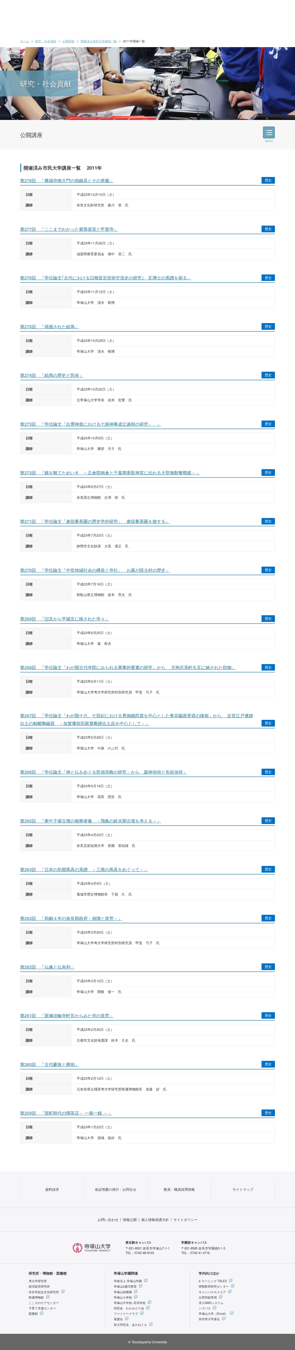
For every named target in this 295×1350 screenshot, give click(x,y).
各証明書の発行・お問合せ (115, 1189)
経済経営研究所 (39, 1286)
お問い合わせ (108, 1219)
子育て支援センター (42, 1308)
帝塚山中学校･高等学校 (130, 1303)
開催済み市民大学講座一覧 (99, 41)
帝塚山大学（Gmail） (213, 1313)
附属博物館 (36, 1297)
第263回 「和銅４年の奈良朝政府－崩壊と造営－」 (71, 918)
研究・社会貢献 (45, 41)
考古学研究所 (38, 1281)
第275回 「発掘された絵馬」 (49, 326)
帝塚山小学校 (123, 1297)
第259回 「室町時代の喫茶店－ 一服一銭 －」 (66, 1113)
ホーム (24, 41)
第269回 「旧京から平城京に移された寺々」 (64, 618)
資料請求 (52, 1189)
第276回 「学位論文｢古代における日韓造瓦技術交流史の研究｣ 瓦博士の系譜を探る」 (105, 277)
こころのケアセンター (44, 1303)
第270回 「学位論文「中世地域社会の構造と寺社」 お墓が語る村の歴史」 (95, 570)
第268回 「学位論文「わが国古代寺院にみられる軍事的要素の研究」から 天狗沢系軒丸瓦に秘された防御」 (128, 667)
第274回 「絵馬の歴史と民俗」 (51, 375)
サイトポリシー (185, 1219)
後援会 (118, 1319)
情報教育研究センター (214, 1286)
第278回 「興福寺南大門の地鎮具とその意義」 (67, 180)
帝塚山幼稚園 (123, 1292)
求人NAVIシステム (211, 1303)
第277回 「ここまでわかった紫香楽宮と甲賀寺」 (69, 229)
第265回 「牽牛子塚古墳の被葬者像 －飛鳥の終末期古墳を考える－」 (90, 821)
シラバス (205, 1308)
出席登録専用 (208, 1297)
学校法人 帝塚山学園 (128, 1281)
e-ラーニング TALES (213, 1281)
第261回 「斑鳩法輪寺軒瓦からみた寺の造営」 (67, 1015)
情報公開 (130, 1219)
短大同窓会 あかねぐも (130, 1324)
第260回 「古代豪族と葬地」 (49, 1064)
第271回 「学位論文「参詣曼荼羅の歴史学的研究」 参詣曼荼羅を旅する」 (95, 521)
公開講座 (68, 41)
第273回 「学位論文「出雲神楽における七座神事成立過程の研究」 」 (90, 424)
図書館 (33, 1313)
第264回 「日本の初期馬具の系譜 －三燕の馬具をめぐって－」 (84, 869)
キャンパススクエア (212, 1292)
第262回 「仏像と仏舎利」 (47, 967)
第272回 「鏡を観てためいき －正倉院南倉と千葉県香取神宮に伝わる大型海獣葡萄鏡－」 (110, 472)
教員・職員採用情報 (179, 1189)
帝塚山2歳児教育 (125, 1286)
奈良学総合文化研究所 (44, 1292)
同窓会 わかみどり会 (129, 1308)
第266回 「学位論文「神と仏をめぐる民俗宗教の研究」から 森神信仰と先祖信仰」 (103, 772)
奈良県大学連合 (209, 1319)
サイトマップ (243, 1189)
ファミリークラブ (126, 1313)
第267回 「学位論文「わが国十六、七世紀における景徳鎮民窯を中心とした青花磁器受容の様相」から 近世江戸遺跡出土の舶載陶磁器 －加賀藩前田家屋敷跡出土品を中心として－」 (136, 719)
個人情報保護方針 (155, 1219)
